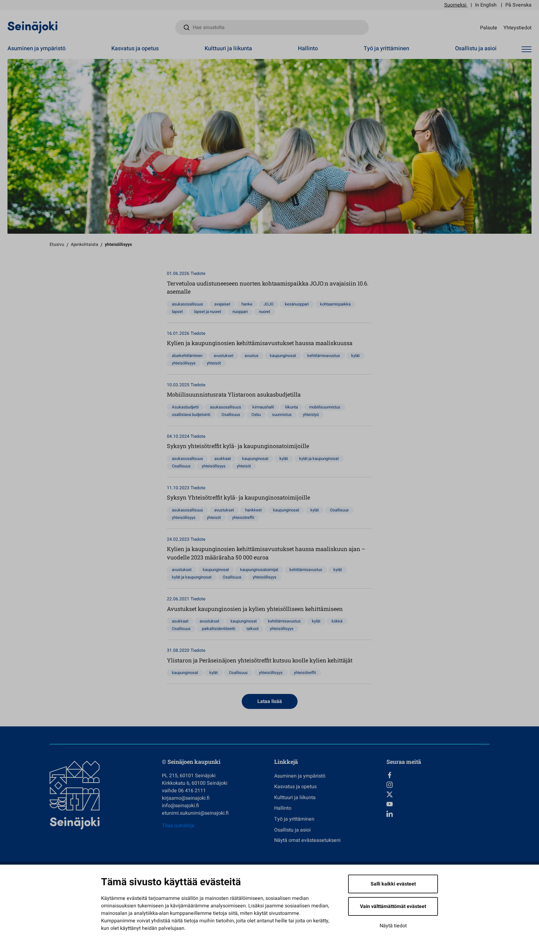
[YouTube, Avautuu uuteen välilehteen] (437, 804)
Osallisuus (230, 414)
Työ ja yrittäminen (386, 48)
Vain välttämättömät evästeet (393, 906)
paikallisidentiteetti (218, 629)
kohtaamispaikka (335, 304)
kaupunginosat (283, 356)
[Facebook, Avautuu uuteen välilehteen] (437, 775)
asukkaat (222, 458)
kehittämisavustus (323, 356)
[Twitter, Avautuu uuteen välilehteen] (437, 794)
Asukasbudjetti (185, 407)
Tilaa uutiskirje (178, 825)
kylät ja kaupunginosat (319, 458)
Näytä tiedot (393, 926)
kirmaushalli (263, 407)
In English (486, 5)
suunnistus (282, 414)
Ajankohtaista (84, 244)
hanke (246, 304)
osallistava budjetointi (191, 414)
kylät (355, 356)
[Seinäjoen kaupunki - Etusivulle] (32, 27)
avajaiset (222, 304)
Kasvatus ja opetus (135, 48)
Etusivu (57, 244)
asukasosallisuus (187, 304)
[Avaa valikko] (527, 49)
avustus (252, 356)
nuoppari (240, 312)
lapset (177, 312)
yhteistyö (311, 414)
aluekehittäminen (187, 356)
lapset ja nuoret (207, 312)
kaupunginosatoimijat (259, 570)
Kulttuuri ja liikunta (228, 48)
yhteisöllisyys (184, 363)
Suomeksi (455, 5)
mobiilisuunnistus (324, 407)
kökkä (337, 621)
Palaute (488, 27)
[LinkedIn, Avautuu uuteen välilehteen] (437, 814)
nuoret (264, 312)
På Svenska (518, 5)
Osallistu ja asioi (476, 48)
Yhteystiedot (517, 27)
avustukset (223, 356)
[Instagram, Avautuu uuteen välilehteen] (437, 785)
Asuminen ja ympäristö (36, 48)
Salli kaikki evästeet (393, 884)
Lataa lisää (269, 701)
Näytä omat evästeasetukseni (307, 840)
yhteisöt (214, 363)
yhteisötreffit (243, 517)
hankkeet (253, 510)
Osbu (256, 414)
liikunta (291, 407)
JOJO (269, 304)
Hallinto (308, 48)
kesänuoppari (297, 304)
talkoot (252, 629)
